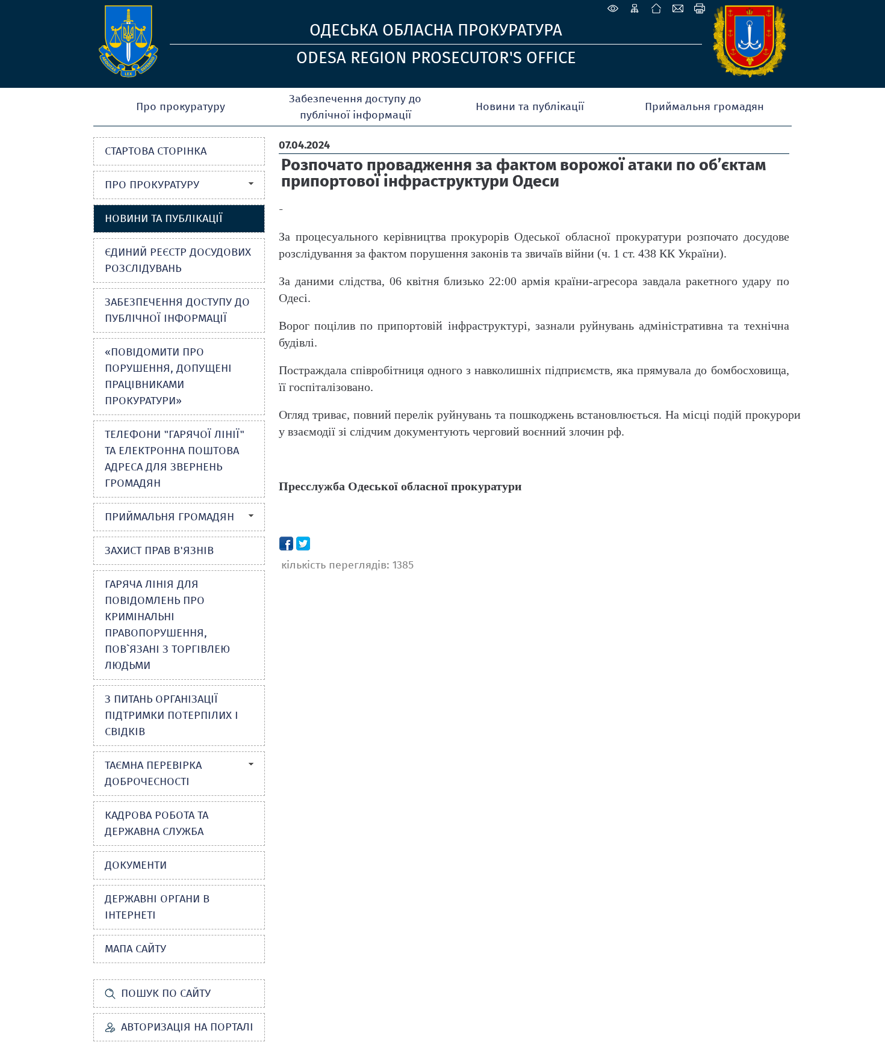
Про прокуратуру (180, 106)
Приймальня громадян (704, 106)
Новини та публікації (530, 106)
